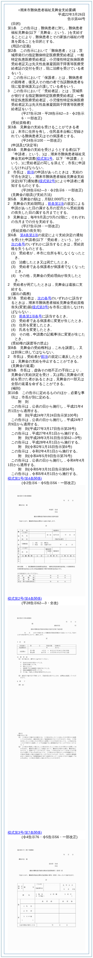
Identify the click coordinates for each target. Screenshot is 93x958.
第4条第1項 (29, 235)
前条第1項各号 (30, 316)
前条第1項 (56, 204)
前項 (30, 172)
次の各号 (18, 244)
